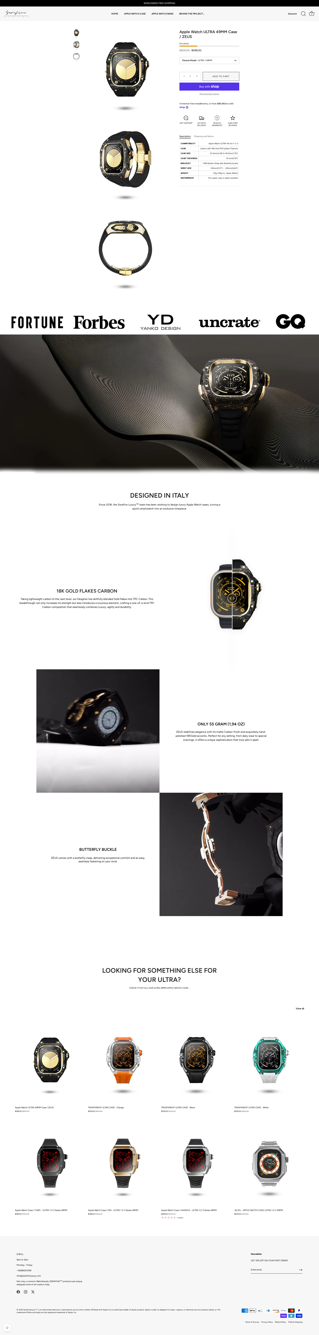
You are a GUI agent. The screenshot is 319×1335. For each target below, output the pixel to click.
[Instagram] (25, 1292)
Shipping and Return (204, 136)
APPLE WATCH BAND (162, 13)
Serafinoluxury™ (30, 1310)
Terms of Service (252, 1322)
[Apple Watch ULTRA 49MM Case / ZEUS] (76, 33)
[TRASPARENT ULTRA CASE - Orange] (123, 1060)
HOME (114, 13)
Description (185, 136)
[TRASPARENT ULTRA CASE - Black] (196, 1060)
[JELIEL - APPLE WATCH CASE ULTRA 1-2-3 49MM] (269, 1163)
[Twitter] (33, 1292)
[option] (76, 33)
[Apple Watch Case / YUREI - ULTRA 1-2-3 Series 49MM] (50, 1163)
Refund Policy (280, 1322)
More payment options (209, 94)
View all (300, 1008)
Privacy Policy (267, 1322)
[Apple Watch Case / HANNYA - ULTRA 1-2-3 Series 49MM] (196, 1163)
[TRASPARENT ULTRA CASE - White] (269, 1060)
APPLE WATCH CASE (135, 13)
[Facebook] (18, 1292)
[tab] (186, 136)
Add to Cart (221, 76)
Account (292, 13)
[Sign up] (300, 1270)
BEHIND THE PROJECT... (191, 13)
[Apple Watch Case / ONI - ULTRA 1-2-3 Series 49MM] (123, 1163)
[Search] (303, 13)
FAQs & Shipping (295, 1322)
